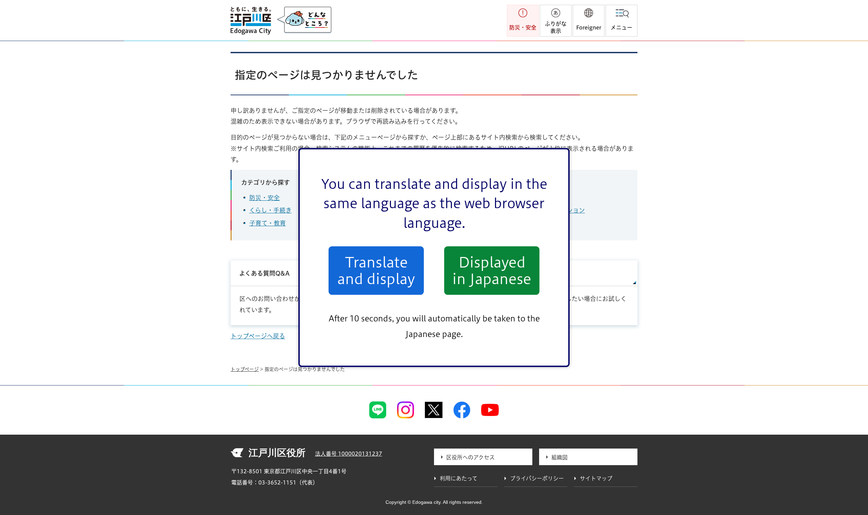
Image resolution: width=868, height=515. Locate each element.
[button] (589, 21)
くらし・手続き (270, 210)
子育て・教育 (267, 223)
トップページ (245, 369)
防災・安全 (264, 198)
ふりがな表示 (556, 27)
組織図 (559, 457)
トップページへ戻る (258, 336)
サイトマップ (534, 273)
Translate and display (376, 270)
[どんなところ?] (304, 20)
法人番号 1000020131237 (348, 453)
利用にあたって (458, 478)
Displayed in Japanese (491, 270)
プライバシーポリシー (537, 478)
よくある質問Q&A (264, 273)
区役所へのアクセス (470, 457)
